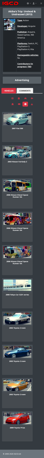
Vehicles (8, 90)
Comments (25, 90)
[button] (29, 3)
